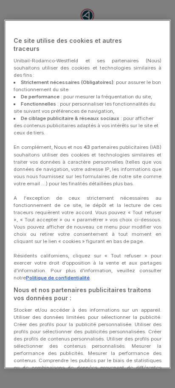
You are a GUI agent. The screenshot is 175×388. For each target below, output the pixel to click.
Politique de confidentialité (58, 278)
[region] (87, 194)
